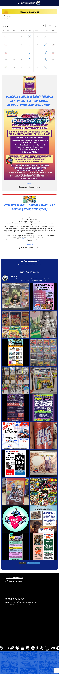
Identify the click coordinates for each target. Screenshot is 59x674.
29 (6, 67)
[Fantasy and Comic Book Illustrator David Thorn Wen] (43, 463)
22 (6, 60)
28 (53, 60)
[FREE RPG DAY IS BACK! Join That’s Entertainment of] (15, 546)
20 (45, 52)
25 (29, 60)
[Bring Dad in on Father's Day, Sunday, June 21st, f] (43, 546)
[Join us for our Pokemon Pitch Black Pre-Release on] (43, 407)
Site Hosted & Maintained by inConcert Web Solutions (18, 604)
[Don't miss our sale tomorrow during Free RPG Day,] (15, 463)
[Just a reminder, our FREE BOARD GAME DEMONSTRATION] (15, 352)
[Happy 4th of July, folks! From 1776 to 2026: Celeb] (15, 435)
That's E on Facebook (14, 578)
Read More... (29, 183)
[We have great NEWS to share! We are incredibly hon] (15, 518)
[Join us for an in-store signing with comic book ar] (43, 296)
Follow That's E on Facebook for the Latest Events (30, 264)
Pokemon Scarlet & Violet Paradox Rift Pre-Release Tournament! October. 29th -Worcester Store (29, 101)
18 (29, 52)
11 (29, 44)
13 (45, 44)
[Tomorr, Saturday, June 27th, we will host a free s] (43, 491)
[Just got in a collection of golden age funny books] (15, 324)
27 (45, 60)
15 (6, 52)
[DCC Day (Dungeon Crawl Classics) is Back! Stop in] (15, 407)
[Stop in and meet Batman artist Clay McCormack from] (15, 296)
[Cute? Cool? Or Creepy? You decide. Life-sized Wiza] (43, 324)
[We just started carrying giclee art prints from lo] (43, 380)
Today (49, 25)
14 (53, 44)
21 (53, 52)
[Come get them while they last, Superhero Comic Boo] (15, 380)
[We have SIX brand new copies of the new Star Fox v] (15, 491)
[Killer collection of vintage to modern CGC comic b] (43, 352)
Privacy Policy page (32, 602)
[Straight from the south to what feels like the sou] (43, 435)
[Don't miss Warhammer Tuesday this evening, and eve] (43, 518)
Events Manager (10, 254)
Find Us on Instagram (14, 581)
